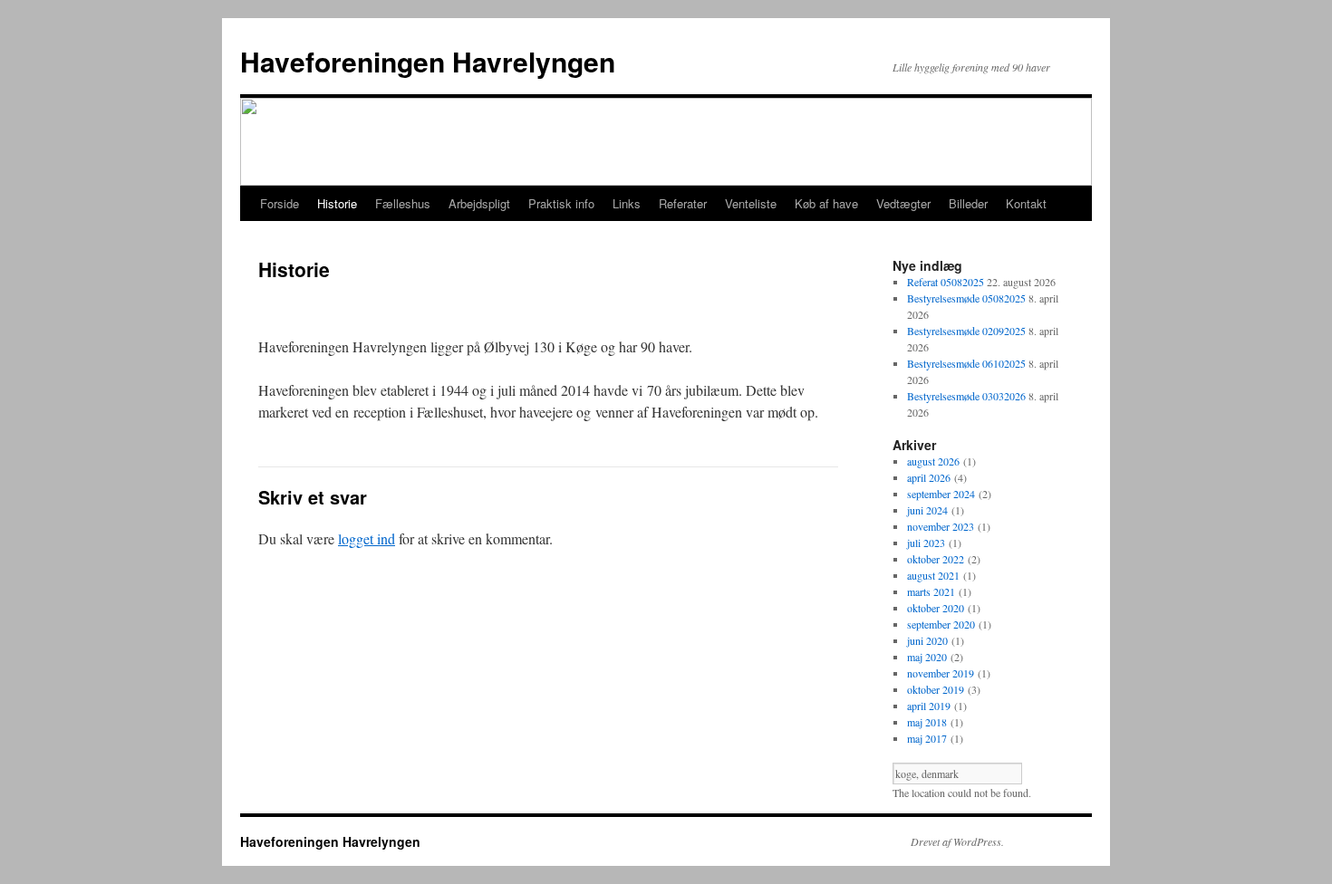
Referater (683, 203)
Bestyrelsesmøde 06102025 (966, 363)
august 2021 (933, 575)
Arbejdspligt (479, 203)
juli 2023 (926, 542)
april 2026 (929, 477)
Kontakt (1026, 203)
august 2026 (933, 461)
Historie (337, 203)
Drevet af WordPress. (957, 841)
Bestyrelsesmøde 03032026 (966, 396)
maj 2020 (927, 656)
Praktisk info (561, 203)
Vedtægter (903, 203)
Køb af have (826, 203)
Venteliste (751, 203)
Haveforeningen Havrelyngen (427, 61)
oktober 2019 (935, 689)
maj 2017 (927, 738)
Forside (279, 203)
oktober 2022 (935, 559)
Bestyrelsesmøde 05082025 (966, 298)
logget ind (366, 538)
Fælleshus (402, 203)
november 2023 (940, 526)
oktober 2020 (935, 608)
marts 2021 (931, 591)
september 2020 (941, 624)
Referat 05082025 (945, 281)
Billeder (968, 203)
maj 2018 (927, 722)
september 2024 (941, 493)
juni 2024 (927, 510)
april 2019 (929, 705)
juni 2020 (927, 640)
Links (627, 203)
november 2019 (940, 673)
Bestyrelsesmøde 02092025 (966, 330)
